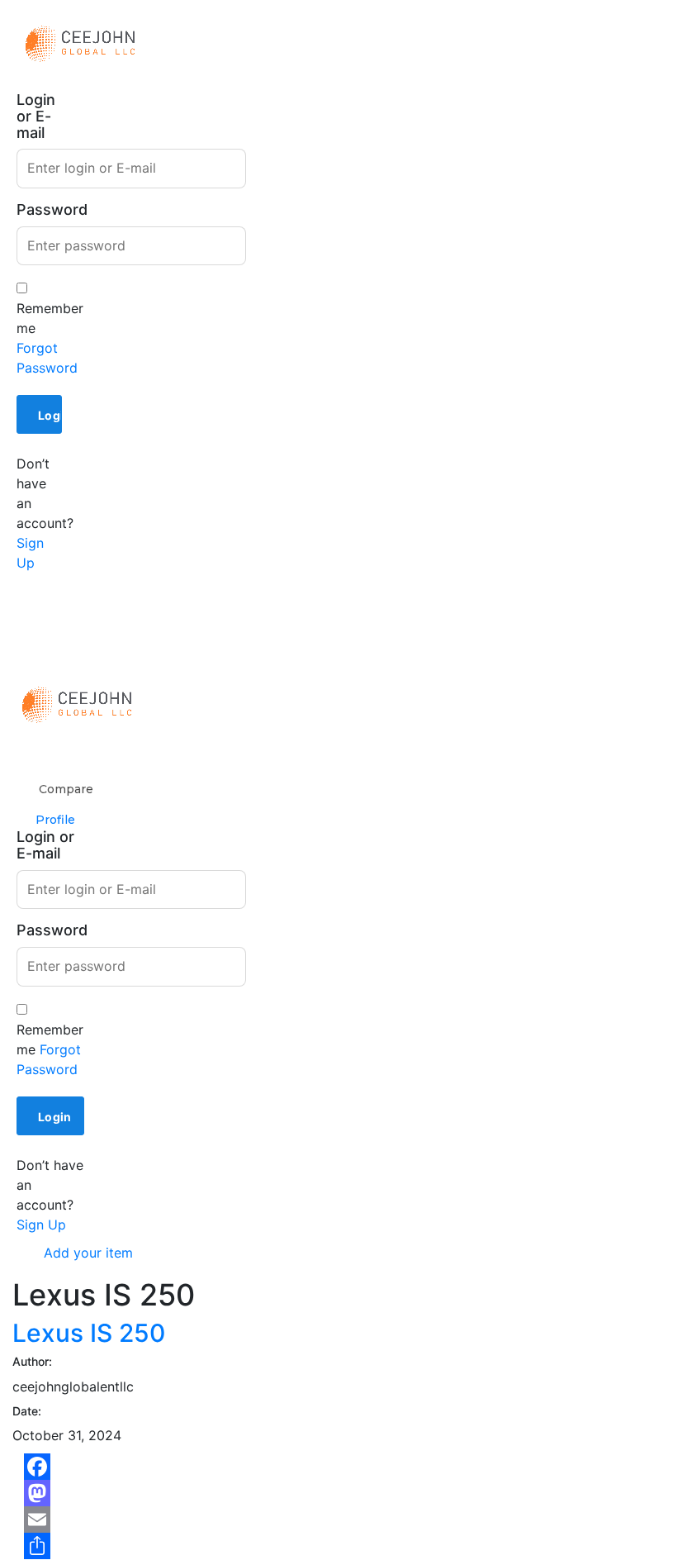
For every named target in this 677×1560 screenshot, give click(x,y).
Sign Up (41, 1224)
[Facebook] (338, 1466)
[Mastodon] (338, 1493)
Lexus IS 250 (88, 1333)
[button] (40, 628)
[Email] (338, 1519)
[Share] (338, 1546)
